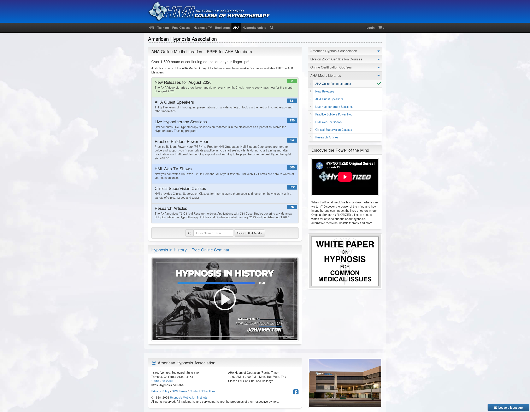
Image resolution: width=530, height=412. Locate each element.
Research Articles (326, 137)
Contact (195, 391)
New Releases (324, 91)
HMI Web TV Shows (328, 122)
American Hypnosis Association (333, 50)
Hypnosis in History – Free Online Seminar (190, 250)
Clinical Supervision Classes (333, 129)
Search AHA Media (249, 233)
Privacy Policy (160, 391)
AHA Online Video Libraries (333, 84)
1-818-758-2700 (162, 381)
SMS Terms (179, 391)
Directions (208, 391)
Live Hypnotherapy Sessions (334, 107)
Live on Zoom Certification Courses (336, 59)
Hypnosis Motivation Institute (188, 397)
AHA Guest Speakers (329, 99)
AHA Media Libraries (325, 75)
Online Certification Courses (331, 67)
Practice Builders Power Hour (334, 114)
